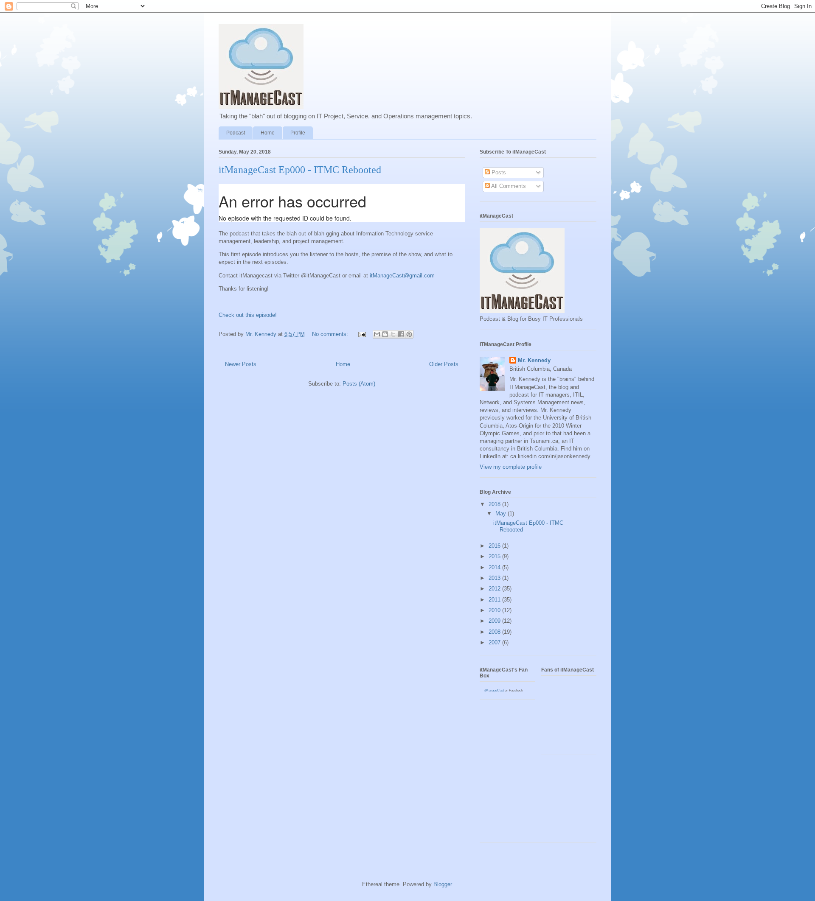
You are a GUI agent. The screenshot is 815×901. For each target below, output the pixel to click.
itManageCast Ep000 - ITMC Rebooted (300, 169)
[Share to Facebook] (401, 334)
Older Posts (443, 364)
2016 (495, 546)
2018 (495, 504)
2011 (495, 599)
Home (268, 133)
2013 (495, 578)
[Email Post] (361, 334)
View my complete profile (511, 467)
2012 (495, 588)
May (501, 513)
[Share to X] (393, 334)
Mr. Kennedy (534, 360)
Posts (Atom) (359, 384)
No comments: (331, 334)
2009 (495, 621)
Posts (498, 172)
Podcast (235, 133)
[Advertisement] (518, 802)
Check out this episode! (248, 315)
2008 (495, 632)
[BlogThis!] (385, 334)
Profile (297, 133)
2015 (495, 556)
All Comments (508, 186)
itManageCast (494, 690)
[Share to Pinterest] (409, 334)
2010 (495, 610)
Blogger (442, 884)
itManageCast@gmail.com (402, 275)
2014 (495, 567)
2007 (495, 642)
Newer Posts (240, 364)
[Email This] (377, 334)
